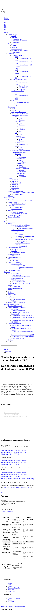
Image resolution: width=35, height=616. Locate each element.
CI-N (16, 97)
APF (16, 116)
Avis (9, 296)
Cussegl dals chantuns (14, 44)
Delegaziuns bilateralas (14, 323)
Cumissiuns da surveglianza (19, 79)
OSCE (17, 146)
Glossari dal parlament (14, 257)
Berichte (21, 234)
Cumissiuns (11, 53)
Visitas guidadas (16, 275)
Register (10, 340)
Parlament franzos (20, 159)
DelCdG (13, 110)
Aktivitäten (22, 137)
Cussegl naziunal (13, 34)
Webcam (13, 301)
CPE (16, 57)
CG (16, 94)
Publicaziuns (22, 89)
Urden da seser (15, 42)
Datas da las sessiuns (17, 212)
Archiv (10, 223)
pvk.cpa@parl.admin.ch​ (7, 511)
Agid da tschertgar (13, 294)
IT (5, 26)
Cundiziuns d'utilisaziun (18, 299)
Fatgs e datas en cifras (14, 270)
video (20, 131)
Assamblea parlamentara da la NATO (22, 320)
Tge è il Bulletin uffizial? (18, 204)
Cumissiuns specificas (17, 55)
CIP (16, 78)
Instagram (22, 606)
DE (5, 22)
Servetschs (7, 272)
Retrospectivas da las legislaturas (20, 225)
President (14, 37)
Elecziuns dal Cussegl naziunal (24, 239)
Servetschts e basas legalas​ (11, 413)
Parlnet (6, 18)
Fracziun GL (15, 188)
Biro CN (13, 36)
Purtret (20, 118)
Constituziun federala (21, 265)
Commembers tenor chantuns (19, 40)
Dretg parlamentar (16, 264)
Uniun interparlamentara (18, 310)
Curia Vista (11, 205)
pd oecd (17, 142)
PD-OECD (14, 322)
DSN (16, 233)
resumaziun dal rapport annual (17, 487)
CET (16, 70)
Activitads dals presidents (15, 306)
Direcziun (14, 251)
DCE (16, 126)
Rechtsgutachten (13, 478)
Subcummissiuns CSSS (25, 65)
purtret (20, 139)
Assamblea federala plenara (15, 191)
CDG (16, 60)
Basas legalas (22, 157)
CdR (16, 99)
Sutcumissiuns (23, 83)
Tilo (12, 255)
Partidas (13, 189)
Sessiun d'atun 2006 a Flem (26, 228)
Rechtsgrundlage (23, 144)
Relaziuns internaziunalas (11, 304)
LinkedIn (4, 606)
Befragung (30, 478)
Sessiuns (10, 210)
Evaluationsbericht (14, 452)
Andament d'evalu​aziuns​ (11, 414)
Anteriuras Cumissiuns (17, 230)
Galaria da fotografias (14, 588)
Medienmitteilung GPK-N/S (11, 477)
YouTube (16, 606)
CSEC (17, 73)
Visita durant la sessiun (17, 280)
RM (5, 27)
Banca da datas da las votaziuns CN (21, 201)
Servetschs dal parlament (15, 247)
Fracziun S (14, 181)
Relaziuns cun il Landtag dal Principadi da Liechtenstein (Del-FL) (22, 337)
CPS (16, 74)
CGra (16, 92)
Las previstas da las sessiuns (19, 213)
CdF (16, 81)
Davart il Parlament (9, 222)
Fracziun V (14, 180)
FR (5, 24)
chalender (21, 141)
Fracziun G (14, 186)
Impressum (11, 589)
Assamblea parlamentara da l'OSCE (21, 315)
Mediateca (11, 298)
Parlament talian (19, 163)
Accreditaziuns (15, 286)
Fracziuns (10, 178)
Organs (6, 32)
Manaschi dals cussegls (10, 197)
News (9, 291)
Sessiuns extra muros (21, 226)
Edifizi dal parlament (14, 254)
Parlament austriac (20, 173)
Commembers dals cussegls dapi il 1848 (22, 192)
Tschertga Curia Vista (14, 217)
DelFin (13, 108)
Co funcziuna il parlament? (15, 262)
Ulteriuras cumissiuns (17, 91)
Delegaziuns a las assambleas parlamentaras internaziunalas (19, 114)
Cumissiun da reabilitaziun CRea (24, 236)
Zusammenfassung (13, 450)
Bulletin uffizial (12, 202)
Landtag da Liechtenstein (22, 168)
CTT (16, 68)
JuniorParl (11, 601)
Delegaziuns (11, 107)
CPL (16, 105)
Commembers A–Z (16, 39)
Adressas (10, 196)
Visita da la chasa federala (15, 273)
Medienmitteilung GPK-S (10, 464)
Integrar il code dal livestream (16, 302)
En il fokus (11, 293)
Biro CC (13, 45)
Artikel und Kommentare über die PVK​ (15, 416)
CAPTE (17, 66)
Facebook (10, 606)
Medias (10, 285)
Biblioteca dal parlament (15, 288)
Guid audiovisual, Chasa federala (20, 283)
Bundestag (18, 154)
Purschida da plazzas (14, 598)
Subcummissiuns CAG (25, 62)
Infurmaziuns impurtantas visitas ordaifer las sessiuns (20, 277)
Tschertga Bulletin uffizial (15, 215)
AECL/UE (18, 121)
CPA (12, 100)
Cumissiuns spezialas (17, 104)
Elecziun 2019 (23, 241)
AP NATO (18, 136)
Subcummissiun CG (24, 95)
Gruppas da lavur (23, 86)
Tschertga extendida (17, 194)
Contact (6, 19)
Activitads (21, 155)
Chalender (21, 120)
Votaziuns (10, 199)
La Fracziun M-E (16, 183)
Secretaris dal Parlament (18, 252)
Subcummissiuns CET (25, 71)
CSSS (16, 63)
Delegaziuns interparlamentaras (17, 307)
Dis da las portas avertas (18, 281)
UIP (16, 133)
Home (6, 349)
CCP (16, 231)
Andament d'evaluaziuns (22, 102)
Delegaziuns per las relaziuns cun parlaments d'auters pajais (20, 151)
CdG (16, 84)
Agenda (10, 289)
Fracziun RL (15, 184)
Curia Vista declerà (16, 209)
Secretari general (16, 249)
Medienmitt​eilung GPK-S (10, 454)
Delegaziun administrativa (18, 112)
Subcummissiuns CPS (25, 76)
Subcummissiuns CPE (25, 58)
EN (5, 29)
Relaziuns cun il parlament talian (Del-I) (22, 335)
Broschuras (14, 260)
